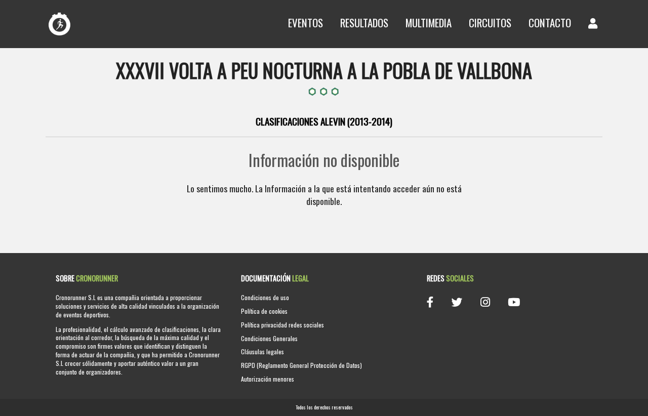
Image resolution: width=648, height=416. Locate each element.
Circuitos (490, 22)
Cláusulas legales (262, 351)
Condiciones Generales (269, 338)
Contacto (550, 22)
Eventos (305, 22)
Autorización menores (267, 379)
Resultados (364, 22)
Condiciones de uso (265, 297)
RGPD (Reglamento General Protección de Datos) (301, 365)
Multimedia (429, 22)
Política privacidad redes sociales (282, 324)
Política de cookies (264, 311)
